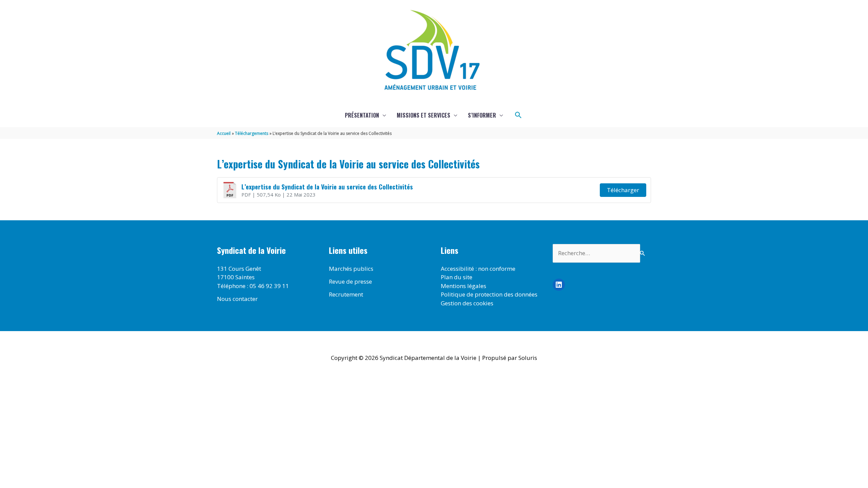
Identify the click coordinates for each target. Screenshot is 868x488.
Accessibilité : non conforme (478, 268)
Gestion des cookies (467, 303)
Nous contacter (237, 299)
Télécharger (623, 190)
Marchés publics (351, 268)
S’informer (482, 115)
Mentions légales (463, 286)
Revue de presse (350, 281)
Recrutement (346, 294)
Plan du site (456, 277)
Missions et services (423, 115)
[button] (518, 115)
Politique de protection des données (489, 294)
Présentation (362, 115)
